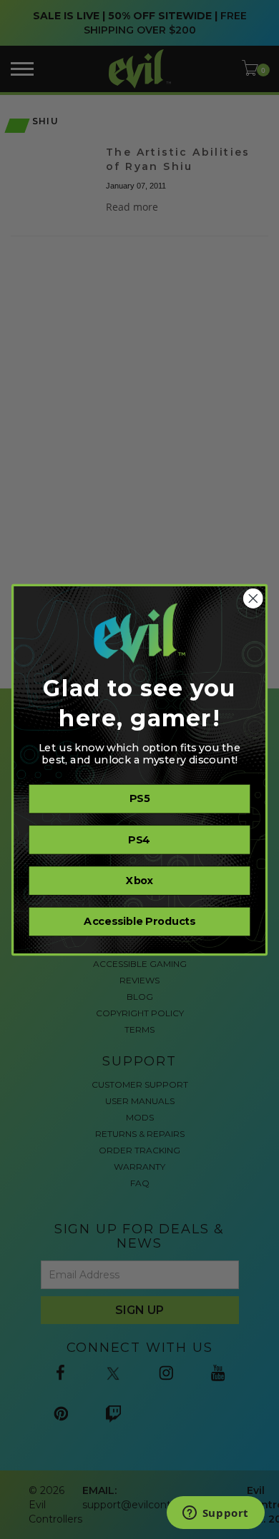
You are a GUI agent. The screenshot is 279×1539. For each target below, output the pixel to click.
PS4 (139, 839)
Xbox (139, 880)
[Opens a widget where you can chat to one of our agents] (215, 1514)
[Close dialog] (253, 598)
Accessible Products (139, 921)
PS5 (139, 798)
